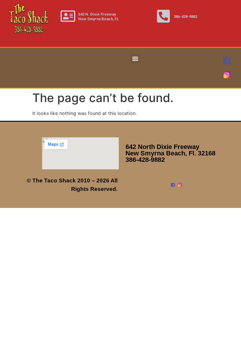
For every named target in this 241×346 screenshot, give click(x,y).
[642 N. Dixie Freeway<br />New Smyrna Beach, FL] (68, 16)
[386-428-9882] (163, 16)
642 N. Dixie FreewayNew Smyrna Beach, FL (98, 16)
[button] (135, 58)
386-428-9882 (185, 16)
